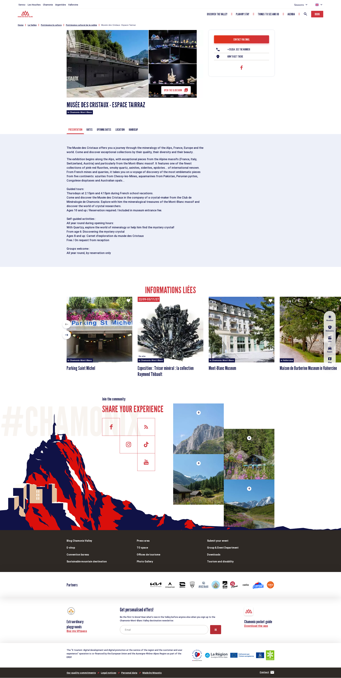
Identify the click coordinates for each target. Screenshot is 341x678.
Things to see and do (268, 14)
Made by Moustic (152, 672)
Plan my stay (242, 14)
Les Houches (34, 5)
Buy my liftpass (77, 631)
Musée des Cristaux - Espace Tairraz (118, 25)
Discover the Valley (217, 14)
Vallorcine (73, 5)
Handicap (133, 129)
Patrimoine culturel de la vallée (81, 25)
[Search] (305, 14)
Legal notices (108, 672)
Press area (143, 540)
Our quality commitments (81, 672)
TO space (142, 547)
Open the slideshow (173, 90)
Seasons (299, 4)
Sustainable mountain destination (87, 561)
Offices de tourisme (148, 554)
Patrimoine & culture (51, 25)
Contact (264, 672)
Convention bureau (78, 554)
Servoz (21, 5)
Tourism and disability (220, 561)
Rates (89, 129)
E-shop (71, 547)
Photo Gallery (145, 561)
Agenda (291, 14)
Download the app (256, 626)
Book (317, 14)
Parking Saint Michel (81, 368)
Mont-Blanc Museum (222, 368)
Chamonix (48, 5)
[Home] (26, 14)
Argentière (60, 5)
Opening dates (104, 129)
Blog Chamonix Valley (79, 540)
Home (20, 25)
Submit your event (217, 540)
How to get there (235, 56)
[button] (66, 324)
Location (120, 129)
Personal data (129, 672)
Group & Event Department (223, 547)
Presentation (75, 129)
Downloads (213, 554)
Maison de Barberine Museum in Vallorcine (308, 368)
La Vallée (32, 25)
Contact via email (241, 39)
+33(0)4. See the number (238, 49)
